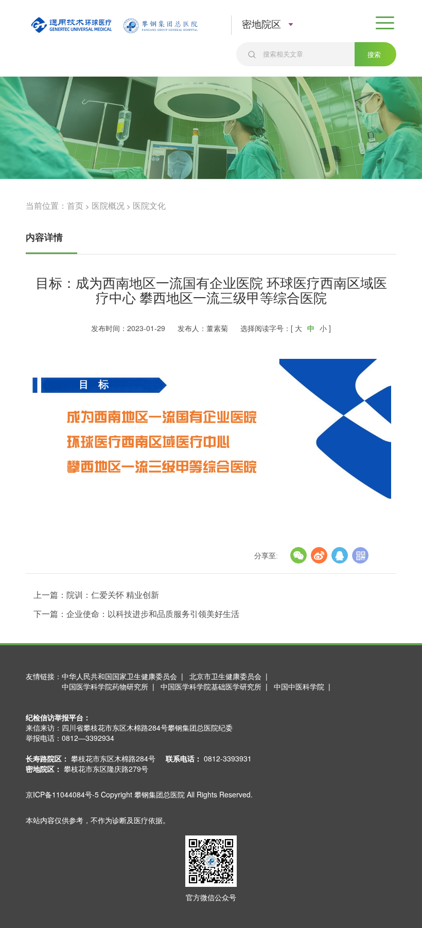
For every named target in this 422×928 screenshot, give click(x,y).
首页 (75, 205)
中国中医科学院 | (304, 686)
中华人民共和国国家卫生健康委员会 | (124, 676)
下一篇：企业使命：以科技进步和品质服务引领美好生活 (136, 614)
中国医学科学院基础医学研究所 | (216, 686)
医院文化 (149, 205)
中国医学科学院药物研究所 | (110, 686)
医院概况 (108, 205)
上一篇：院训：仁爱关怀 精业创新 (96, 595)
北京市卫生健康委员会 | (230, 676)
